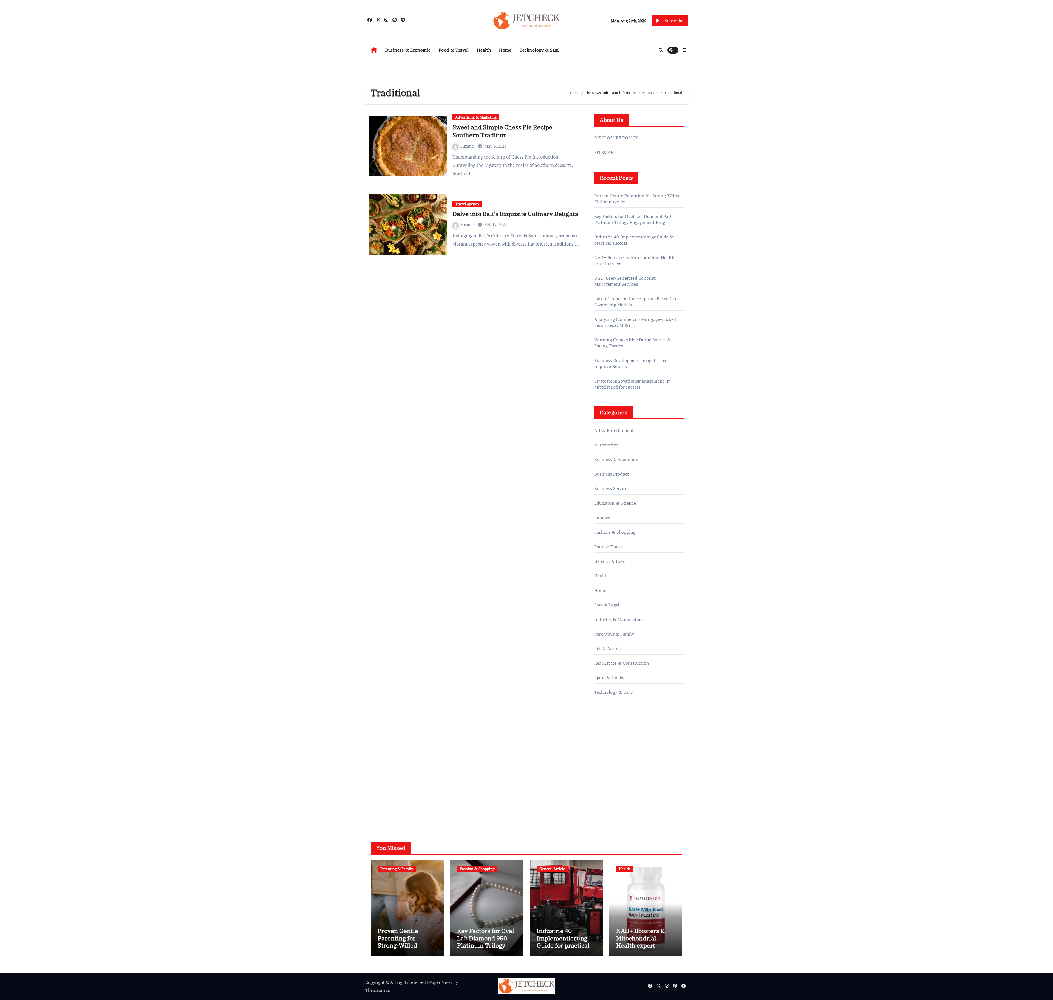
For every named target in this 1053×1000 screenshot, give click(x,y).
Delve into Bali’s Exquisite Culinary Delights (515, 214)
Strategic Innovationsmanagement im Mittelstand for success (632, 384)
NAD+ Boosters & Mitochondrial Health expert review (640, 941)
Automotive (606, 445)
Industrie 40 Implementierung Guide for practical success (563, 941)
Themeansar (377, 990)
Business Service (610, 488)
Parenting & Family (614, 634)
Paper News (440, 982)
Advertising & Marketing (476, 117)
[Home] (374, 50)
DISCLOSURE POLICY (616, 138)
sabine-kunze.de (610, 760)
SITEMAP (603, 152)
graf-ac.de (603, 800)
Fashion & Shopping (615, 532)
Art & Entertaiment (614, 430)
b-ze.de (601, 784)
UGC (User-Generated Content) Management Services (625, 281)
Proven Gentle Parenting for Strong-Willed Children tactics (400, 941)
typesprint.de (607, 776)
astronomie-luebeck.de (616, 792)
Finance (602, 518)
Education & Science (615, 503)
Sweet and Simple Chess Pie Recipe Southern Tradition (502, 131)
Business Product (611, 474)
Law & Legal (606, 605)
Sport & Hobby (609, 678)
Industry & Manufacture (618, 619)
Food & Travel (454, 50)
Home (505, 50)
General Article (609, 561)
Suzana (467, 146)
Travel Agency (467, 203)
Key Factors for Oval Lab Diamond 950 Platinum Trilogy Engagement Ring (632, 219)
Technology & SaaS (540, 50)
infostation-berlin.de (615, 753)
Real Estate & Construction (621, 663)
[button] (684, 50)
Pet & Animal (608, 648)
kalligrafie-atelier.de (614, 768)
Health (484, 50)
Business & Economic (408, 50)
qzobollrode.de (609, 729)
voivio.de (603, 807)
